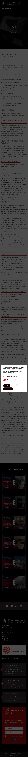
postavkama (11, 372)
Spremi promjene (8, 388)
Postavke (14, 385)
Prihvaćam (7, 385)
